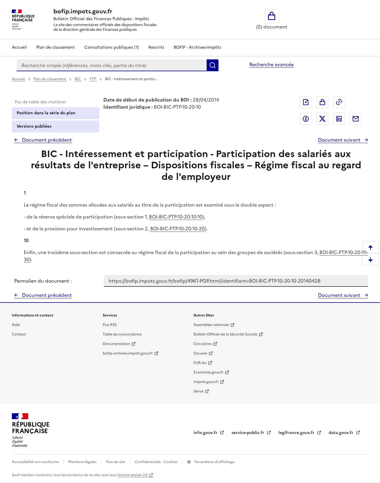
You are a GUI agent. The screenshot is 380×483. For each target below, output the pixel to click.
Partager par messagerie (356, 119)
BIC (78, 79)
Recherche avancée (271, 64)
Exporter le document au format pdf (306, 102)
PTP (93, 79)
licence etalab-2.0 (133, 475)
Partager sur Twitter (322, 119)
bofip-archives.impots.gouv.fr (128, 353)
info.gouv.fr (206, 433)
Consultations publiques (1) (111, 47)
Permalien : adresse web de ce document (339, 102)
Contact (19, 334)
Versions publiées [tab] (34, 126)
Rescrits (156, 47)
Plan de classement (55, 47)
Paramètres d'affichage (214, 462)
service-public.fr (248, 433)
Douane (200, 353)
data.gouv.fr (341, 433)
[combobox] (112, 65)
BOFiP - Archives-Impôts (197, 47)
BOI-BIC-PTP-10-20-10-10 (175, 216)
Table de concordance (122, 334)
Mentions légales (82, 462)
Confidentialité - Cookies (156, 462)
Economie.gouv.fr (209, 372)
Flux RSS (110, 324)
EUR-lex (200, 362)
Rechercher (212, 65)
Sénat (198, 391)
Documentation (116, 343)
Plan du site (116, 462)
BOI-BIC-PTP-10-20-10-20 (177, 228)
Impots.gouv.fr (206, 381)
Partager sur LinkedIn (339, 119)
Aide (16, 324)
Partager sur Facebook (306, 119)
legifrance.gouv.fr (297, 433)
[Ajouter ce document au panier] (322, 102)
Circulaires (203, 343)
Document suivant (340, 139)
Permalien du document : (43, 280)
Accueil (19, 47)
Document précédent (46, 139)
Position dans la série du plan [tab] (46, 113)
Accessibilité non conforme (36, 462)
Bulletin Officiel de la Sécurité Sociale (225, 334)
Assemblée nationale (211, 324)
